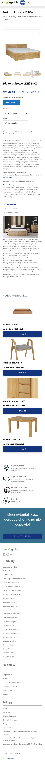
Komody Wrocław (9, 641)
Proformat (11, 759)
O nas (5, 671)
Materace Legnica (9, 610)
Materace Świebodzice (11, 633)
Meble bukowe (23, 17)
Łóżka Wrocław (8, 575)
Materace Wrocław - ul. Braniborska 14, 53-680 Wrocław (20, 733)
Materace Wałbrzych (10, 606)
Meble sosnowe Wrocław (12, 590)
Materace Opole (9, 602)
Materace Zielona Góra (11, 594)
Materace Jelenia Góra (11, 614)
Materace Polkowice (10, 629)
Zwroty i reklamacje (10, 720)
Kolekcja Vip (7, 185)
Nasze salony (7, 712)
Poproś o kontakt (11, 102)
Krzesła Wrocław (9, 649)
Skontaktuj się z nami (22, 536)
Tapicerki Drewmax (10, 686)
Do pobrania (7, 675)
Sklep (5, 708)
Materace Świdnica (10, 618)
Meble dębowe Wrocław (11, 583)
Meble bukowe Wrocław (11, 587)
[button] (39, 33)
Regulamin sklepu (9, 716)
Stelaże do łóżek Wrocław (12, 571)
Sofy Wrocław (8, 645)
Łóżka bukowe (22, 132)
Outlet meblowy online (11, 682)
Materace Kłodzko (9, 637)
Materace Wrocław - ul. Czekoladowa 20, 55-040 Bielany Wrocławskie (21, 739)
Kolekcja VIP (13, 132)
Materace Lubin (8, 626)
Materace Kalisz (8, 598)
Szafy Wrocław (8, 657)
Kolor (5, 118)
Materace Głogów (9, 622)
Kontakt (6, 694)
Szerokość (6, 109)
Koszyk (5, 724)
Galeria (5, 679)
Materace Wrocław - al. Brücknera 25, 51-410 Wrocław (22, 744)
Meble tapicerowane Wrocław (14, 579)
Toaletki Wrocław (9, 653)
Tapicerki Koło (8, 690)
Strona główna (9, 17)
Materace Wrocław (10, 567)
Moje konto (7, 728)
